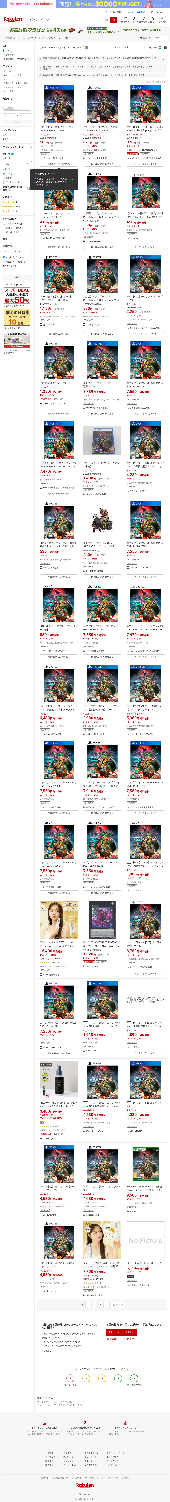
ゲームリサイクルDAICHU (55, 404)
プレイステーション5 (64, 1405)
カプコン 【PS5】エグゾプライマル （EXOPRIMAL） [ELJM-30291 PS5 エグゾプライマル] (146, 629)
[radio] (4, 50)
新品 (5, 135)
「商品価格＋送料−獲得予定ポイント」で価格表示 (58, 47)
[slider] (2, 110)
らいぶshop (135, 238)
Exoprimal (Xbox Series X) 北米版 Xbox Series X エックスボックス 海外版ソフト (145, 1190)
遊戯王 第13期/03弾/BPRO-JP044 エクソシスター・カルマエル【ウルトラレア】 (101, 946)
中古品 (6, 139)
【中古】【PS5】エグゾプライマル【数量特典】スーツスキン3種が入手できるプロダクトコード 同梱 (146, 866)
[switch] (29, 188)
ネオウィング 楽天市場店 (97, 408)
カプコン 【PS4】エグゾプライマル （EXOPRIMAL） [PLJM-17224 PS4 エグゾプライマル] (59, 466)
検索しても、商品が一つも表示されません (63, 1345)
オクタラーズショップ (140, 1285)
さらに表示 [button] (8, 91)
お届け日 (7, 169)
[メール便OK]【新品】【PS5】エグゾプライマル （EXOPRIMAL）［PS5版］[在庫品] (58, 300)
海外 (12, 154)
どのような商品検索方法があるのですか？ (63, 1341)
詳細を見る (139, 75)
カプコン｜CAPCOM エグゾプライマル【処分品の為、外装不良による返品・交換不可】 (101, 786)
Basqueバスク (136, 1212)
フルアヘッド (92, 966)
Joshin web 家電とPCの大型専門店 (58, 488)
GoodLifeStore (136, 1131)
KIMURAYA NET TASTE (140, 568)
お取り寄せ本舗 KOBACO (141, 734)
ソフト (81, 1401)
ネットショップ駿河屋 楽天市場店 (145, 328)
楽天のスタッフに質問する (121, 1332)
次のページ (118, 1305)
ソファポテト (136, 890)
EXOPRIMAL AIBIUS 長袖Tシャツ (144, 1263)
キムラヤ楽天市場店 (52, 807)
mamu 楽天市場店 (51, 975)
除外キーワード (10, 266)
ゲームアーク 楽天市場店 (54, 651)
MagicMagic (48, 1139)
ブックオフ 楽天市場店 (53, 158)
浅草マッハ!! (48, 325)
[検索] (113, 20)
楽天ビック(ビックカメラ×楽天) (100, 807)
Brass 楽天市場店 (50, 568)
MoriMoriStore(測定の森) (54, 238)
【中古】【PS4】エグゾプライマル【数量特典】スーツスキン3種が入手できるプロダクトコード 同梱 (102, 1026)
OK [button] (72, 179)
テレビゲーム (43, 1401)
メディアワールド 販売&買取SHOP (145, 158)
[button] (158, 12)
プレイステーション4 (64, 1401)
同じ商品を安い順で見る (59, 164)
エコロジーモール (94, 242)
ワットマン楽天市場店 (96, 494)
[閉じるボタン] (163, 59)
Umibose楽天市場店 (52, 734)
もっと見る (46, 1351)
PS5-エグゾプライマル (57, 383)
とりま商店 (135, 1047)
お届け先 (7, 158)
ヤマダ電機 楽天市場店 (140, 408)
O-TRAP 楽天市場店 (95, 571)
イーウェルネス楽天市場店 (142, 807)
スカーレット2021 (138, 491)
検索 (18, 122)
